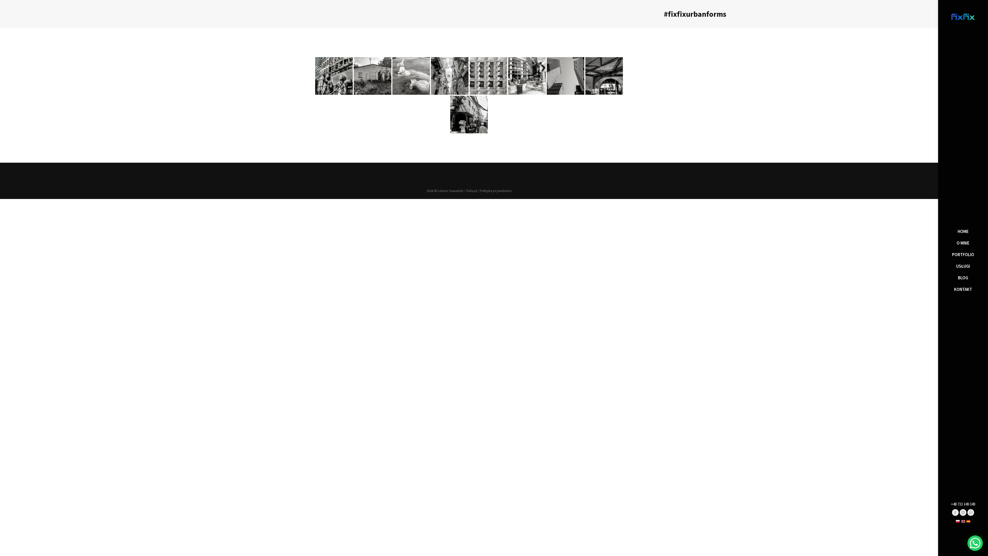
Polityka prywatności (496, 190)
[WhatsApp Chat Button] (975, 543)
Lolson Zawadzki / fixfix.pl (457, 190)
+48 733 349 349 (963, 504)
